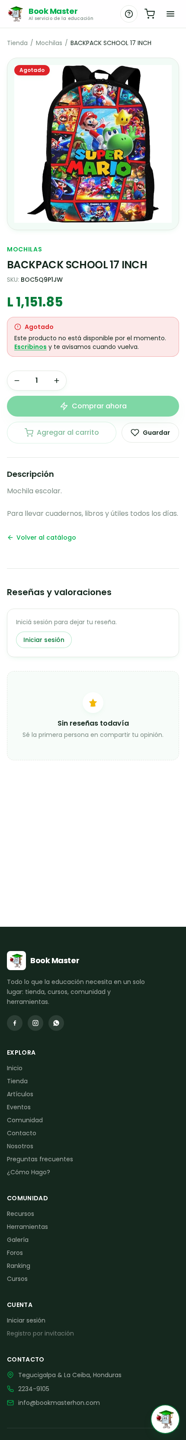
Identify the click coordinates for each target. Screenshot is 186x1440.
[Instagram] (35, 1023)
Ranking (18, 1265)
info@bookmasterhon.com (59, 1402)
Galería (18, 1239)
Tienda (17, 43)
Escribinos (30, 346)
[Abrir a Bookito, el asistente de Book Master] (165, 1419)
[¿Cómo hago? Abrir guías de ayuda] (129, 14)
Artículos (20, 1094)
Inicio (14, 1068)
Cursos (17, 1278)
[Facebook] (14, 1023)
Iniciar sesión (43, 639)
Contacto (21, 1133)
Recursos (20, 1213)
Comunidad (25, 1120)
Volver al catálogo (46, 537)
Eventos (19, 1107)
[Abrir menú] (170, 14)
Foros (15, 1252)
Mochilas (49, 43)
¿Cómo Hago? (28, 1172)
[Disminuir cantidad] (16, 380)
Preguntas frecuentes (40, 1159)
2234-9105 (33, 1389)
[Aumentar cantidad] (56, 380)
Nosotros (20, 1146)
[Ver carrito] (149, 14)
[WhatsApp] (56, 1023)
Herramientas (27, 1226)
